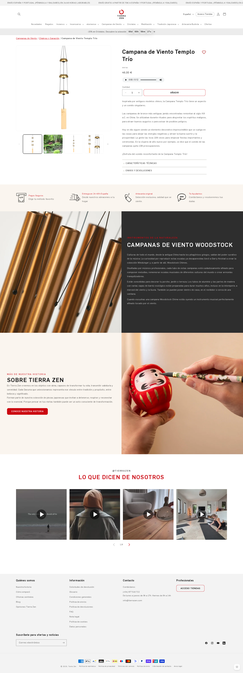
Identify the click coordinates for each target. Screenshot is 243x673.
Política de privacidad (106, 666)
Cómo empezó (23, 592)
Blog (18, 602)
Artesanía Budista (190, 24)
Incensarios (75, 24)
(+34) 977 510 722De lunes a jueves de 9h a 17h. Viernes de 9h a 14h (147, 594)
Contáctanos (129, 587)
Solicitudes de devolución (81, 587)
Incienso (61, 24)
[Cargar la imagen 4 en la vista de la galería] (94, 144)
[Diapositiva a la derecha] (108, 144)
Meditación (146, 24)
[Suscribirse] (63, 642)
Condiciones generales (80, 597)
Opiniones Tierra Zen (26, 607)
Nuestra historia (24, 587)
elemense (91, 24)
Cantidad (126, 87)
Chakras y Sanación (49, 38)
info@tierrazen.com (132, 600)
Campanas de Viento (112, 24)
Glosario (73, 592)
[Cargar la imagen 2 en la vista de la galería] (53, 144)
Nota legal (74, 616)
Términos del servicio (126, 666)
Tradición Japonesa (166, 24)
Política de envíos (77, 602)
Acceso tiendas (190, 588)
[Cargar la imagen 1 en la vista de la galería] (32, 144)
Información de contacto (161, 666)
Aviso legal (178, 666)
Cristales (131, 24)
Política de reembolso (87, 666)
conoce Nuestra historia (27, 411)
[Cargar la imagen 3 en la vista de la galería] (73, 144)
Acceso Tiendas (205, 14)
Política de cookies (78, 622)
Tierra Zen (72, 666)
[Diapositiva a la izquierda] (19, 144)
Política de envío (143, 666)
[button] (19, 14)
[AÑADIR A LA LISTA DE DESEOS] (203, 52)
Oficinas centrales (25, 597)
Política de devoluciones (81, 607)
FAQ (71, 612)
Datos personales (77, 626)
